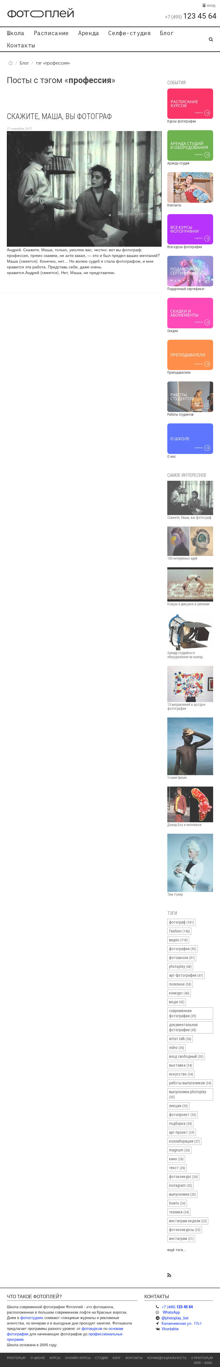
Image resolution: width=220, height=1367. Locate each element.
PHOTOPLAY (16, 1357)
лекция (178, 1105)
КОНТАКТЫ (134, 1357)
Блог (167, 33)
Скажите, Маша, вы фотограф (59, 116)
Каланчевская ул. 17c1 (182, 1323)
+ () (177, 1306)
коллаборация (184, 1141)
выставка (180, 1065)
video (176, 1047)
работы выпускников (190, 1083)
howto (177, 1203)
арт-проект (182, 1132)
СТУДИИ (101, 1357)
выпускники (182, 1194)
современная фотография (182, 1013)
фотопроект (182, 1114)
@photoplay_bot (175, 1317)
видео (178, 940)
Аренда (88, 33)
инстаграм (181, 1238)
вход (210, 5)
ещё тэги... (176, 1249)
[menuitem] (15, 33)
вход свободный (186, 1056)
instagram (180, 1185)
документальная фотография (183, 1027)
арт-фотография (186, 975)
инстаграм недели (188, 1221)
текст (177, 1167)
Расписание (51, 33)
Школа (16, 33)
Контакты (21, 45)
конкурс (179, 993)
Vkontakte (170, 1328)
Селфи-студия (129, 33)
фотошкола (182, 957)
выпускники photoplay (187, 1094)
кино (176, 1159)
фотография (182, 948)
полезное (180, 984)
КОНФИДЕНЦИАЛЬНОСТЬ (166, 1357)
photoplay (180, 966)
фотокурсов (92, 1328)
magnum (179, 1150)
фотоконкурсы (185, 1229)
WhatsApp (171, 1312)
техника (179, 1212)
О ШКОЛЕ (37, 1357)
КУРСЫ (55, 1357)
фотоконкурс (183, 1176)
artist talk (180, 1038)
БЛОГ (117, 1357)
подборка (180, 1123)
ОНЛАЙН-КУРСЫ (78, 1357)
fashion (179, 931)
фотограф (181, 922)
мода (176, 1002)
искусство (181, 1074)
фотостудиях (31, 1317)
